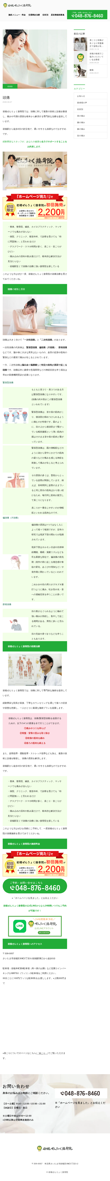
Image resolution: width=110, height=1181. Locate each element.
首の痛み (81, 135)
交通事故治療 (34, 14)
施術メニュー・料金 (17, 14)
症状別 (45, 14)
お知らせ (81, 96)
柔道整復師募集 (57, 14)
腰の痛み (81, 122)
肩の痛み (81, 115)
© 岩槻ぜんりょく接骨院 (57, 1172)
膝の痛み (81, 129)
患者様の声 (82, 102)
